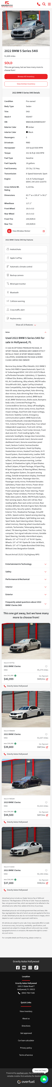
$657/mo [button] (42, 813)
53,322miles (42, 805)
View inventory (26, 1011)
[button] (38, 4)
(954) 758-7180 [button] (28, 992)
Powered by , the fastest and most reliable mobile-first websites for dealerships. (26, 1075)
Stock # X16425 (9, 867)
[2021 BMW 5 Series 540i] (26, 641)
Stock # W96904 (9, 731)
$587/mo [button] (42, 746)
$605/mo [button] (42, 677)
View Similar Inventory (26, 83)
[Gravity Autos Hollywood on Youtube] (23, 967)
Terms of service (26, 1055)
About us (26, 1018)
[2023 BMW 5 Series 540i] (26, 777)
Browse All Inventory (26, 76)
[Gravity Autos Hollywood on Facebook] (17, 967)
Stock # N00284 (9, 799)
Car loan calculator (26, 1040)
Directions (26, 1025)
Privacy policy (26, 1047)
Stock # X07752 (9, 663)
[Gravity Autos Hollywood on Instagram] (29, 967)
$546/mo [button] (42, 881)
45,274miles (42, 669)
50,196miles (42, 873)
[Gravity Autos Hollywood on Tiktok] (35, 967)
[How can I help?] (44, 1079)
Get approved (26, 1033)
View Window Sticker (21, 230)
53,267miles (42, 737)
